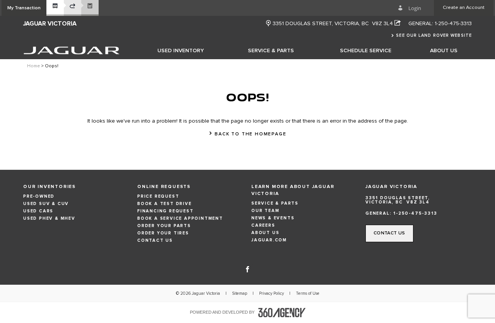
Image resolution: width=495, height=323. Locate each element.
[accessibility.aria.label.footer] (282, 312)
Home (33, 66)
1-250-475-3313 (453, 23)
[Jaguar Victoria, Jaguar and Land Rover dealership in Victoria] (71, 50)
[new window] (268, 23)
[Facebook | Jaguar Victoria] (247, 268)
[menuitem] (180, 50)
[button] (24, 8)
